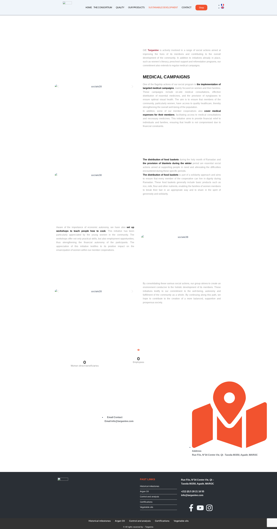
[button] (58, 86)
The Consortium (102, 7)
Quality (120, 7)
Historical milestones (149, 486)
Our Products (136, 7)
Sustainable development (163, 7)
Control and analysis (149, 496)
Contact (186, 7)
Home (89, 7)
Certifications (146, 502)
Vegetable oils (146, 507)
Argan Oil (144, 491)
